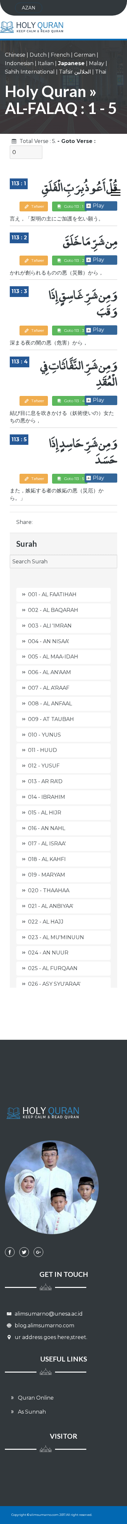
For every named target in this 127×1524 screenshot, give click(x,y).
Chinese (15, 55)
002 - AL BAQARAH (53, 610)
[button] (112, 191)
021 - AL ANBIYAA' (50, 906)
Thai (100, 72)
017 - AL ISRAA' (47, 843)
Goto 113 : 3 (73, 330)
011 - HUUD (42, 750)
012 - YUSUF (44, 766)
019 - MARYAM (46, 875)
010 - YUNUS (44, 735)
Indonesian (19, 63)
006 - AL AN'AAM (49, 672)
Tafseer (37, 206)
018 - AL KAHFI (47, 859)
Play (98, 206)
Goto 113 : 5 (73, 478)
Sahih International (30, 72)
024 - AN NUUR (48, 953)
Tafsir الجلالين (75, 72)
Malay (96, 63)
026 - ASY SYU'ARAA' (54, 984)
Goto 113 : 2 (73, 260)
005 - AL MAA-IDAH (53, 657)
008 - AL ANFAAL (50, 703)
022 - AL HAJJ (46, 922)
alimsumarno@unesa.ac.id (48, 1314)
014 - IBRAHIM (46, 797)
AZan (28, 8)
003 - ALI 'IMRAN (50, 626)
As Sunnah (31, 1412)
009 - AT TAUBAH (51, 719)
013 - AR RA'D (45, 781)
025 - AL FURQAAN (53, 968)
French (60, 55)
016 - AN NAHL (46, 828)
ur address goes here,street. (50, 1337)
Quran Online (35, 1398)
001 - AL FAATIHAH (52, 594)
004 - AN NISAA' (48, 641)
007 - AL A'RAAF (48, 688)
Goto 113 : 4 (74, 400)
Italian (46, 63)
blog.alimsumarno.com (43, 1325)
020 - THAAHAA (48, 890)
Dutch (38, 55)
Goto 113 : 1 (73, 206)
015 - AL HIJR (44, 813)
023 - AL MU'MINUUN (56, 937)
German (84, 55)
